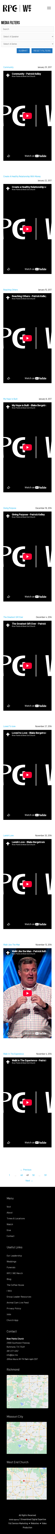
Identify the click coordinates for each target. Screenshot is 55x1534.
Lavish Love (8, 835)
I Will (9, 1291)
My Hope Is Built (10, 399)
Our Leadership (14, 1255)
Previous (25, 1169)
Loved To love (9, 726)
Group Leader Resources (19, 1297)
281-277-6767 (12, 1351)
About (10, 1212)
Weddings (11, 1261)
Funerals (11, 1267)
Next (29, 1180)
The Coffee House (15, 1285)
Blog (9, 1279)
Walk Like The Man (11, 945)
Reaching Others (10, 290)
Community (8, 67)
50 (33, 1175)
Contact (10, 1236)
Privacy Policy (14, 1308)
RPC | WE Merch (15, 1273)
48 (21, 1175)
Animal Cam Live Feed (18, 1302)
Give (9, 1230)
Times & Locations (16, 1218)
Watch (10, 1224)
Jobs (9, 1314)
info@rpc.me (12, 1355)
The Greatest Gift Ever (13, 617)
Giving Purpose (9, 508)
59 (45, 1175)
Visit (9, 1207)
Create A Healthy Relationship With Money (22, 176)
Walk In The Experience (13, 1054)
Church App (12, 1320)
